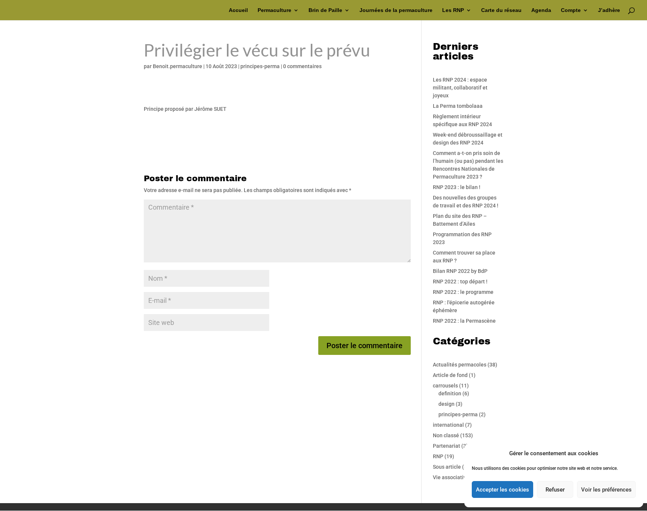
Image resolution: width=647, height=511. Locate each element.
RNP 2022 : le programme (463, 292)
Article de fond (450, 375)
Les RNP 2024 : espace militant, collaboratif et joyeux (460, 87)
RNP (438, 456)
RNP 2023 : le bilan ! (456, 187)
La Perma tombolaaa (458, 106)
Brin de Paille (325, 10)
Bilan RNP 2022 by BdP (460, 271)
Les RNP (453, 10)
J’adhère (609, 10)
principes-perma (260, 66)
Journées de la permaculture (395, 10)
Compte (571, 10)
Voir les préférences (606, 489)
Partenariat (446, 446)
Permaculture (274, 10)
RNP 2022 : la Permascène (464, 321)
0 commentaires (302, 66)
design (446, 404)
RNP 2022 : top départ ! (460, 282)
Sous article (447, 467)
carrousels (445, 386)
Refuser (555, 489)
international (448, 425)
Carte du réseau (501, 10)
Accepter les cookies (502, 489)
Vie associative (451, 477)
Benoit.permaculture (177, 66)
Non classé (446, 435)
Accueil (238, 10)
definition (449, 393)
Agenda (541, 10)
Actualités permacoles (459, 365)
